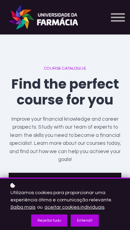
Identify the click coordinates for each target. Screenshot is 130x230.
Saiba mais (22, 207)
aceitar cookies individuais (74, 207)
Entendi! (85, 220)
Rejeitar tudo (49, 220)
